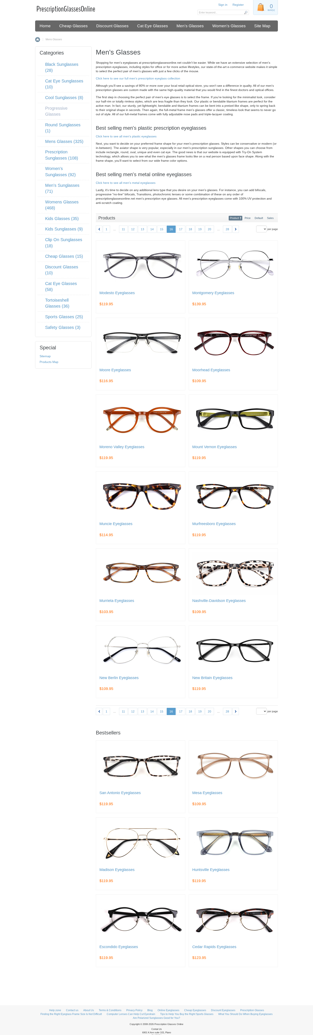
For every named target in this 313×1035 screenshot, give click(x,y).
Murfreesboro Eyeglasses (214, 524)
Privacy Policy (134, 1010)
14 (152, 229)
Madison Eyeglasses (117, 870)
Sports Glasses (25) (64, 316)
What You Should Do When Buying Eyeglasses (245, 1014)
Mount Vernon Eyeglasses (214, 447)
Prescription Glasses (252, 1010)
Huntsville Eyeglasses (211, 870)
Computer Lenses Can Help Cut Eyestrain (131, 1014)
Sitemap (45, 356)
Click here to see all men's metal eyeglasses (125, 182)
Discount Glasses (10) (61, 270)
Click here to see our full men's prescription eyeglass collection (138, 78)
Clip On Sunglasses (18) (63, 242)
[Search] (246, 12)
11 (123, 229)
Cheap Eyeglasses (195, 1010)
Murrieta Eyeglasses (116, 601)
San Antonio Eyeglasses (120, 793)
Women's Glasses (229, 26)
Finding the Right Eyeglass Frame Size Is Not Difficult (71, 1014)
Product (234, 218)
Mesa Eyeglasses (207, 793)
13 (142, 229)
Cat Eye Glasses (152, 26)
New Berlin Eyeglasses (119, 678)
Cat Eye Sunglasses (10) (64, 84)
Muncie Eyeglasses (115, 524)
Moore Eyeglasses (115, 370)
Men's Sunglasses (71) (62, 188)
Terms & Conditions (110, 1010)
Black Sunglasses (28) (61, 67)
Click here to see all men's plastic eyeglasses (126, 136)
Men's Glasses (190, 26)
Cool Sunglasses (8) (64, 97)
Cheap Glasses (73, 26)
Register (238, 4)
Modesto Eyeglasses (117, 293)
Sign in (222, 4)
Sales (270, 218)
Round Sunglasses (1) (62, 127)
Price (248, 218)
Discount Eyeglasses (223, 1010)
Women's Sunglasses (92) (60, 171)
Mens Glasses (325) (64, 141)
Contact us (72, 1010)
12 (133, 229)
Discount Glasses (112, 26)
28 (227, 229)
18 (190, 229)
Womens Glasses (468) (62, 205)
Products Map (49, 362)
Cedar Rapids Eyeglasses (214, 947)
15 (161, 229)
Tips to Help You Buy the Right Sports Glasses (186, 1014)
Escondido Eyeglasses (118, 947)
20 (209, 229)
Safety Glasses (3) (62, 327)
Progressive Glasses (56, 111)
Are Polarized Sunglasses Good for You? (156, 1017)
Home (45, 26)
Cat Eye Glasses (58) (61, 286)
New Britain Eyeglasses (212, 678)
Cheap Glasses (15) (64, 256)
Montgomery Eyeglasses (213, 293)
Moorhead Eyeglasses (211, 370)
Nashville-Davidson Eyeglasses (219, 601)
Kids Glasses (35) (62, 218)
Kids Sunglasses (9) (64, 229)
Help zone (55, 1010)
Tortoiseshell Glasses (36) (57, 303)
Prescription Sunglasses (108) (61, 155)
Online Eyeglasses (168, 1010)
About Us (88, 1010)
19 (200, 229)
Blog (150, 1010)
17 (180, 229)
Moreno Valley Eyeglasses (121, 447)
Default (259, 218)
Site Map (262, 26)
